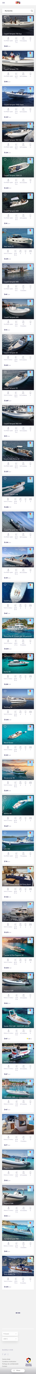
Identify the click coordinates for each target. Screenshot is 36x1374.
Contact (4, 1366)
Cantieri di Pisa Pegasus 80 (13, 955)
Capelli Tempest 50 (11, 388)
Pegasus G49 (8, 991)
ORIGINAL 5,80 (9, 1097)
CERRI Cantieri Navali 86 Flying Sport (17, 884)
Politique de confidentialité (10, 1364)
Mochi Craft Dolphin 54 (12, 920)
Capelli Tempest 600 (11, 211)
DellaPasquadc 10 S (11, 601)
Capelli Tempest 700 (11, 1239)
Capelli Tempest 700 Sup (13, 34)
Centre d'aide (6, 1359)
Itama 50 (7, 672)
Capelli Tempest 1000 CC (13, 175)
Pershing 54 (8, 707)
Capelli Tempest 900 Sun (13, 530)
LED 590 (7, 849)
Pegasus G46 (8, 1203)
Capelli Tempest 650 (11, 282)
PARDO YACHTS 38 (11, 494)
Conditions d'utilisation (9, 1361)
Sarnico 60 (7, 813)
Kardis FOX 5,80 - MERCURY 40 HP (16, 1026)
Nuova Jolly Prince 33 (11, 459)
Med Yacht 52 (9, 246)
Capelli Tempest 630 (11, 317)
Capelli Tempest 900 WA (13, 140)
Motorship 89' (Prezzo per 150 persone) (18, 636)
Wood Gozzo (8, 743)
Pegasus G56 (8, 1168)
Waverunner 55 (9, 778)
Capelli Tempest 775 (11, 69)
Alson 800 (7, 1132)
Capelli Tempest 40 (11, 353)
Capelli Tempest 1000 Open (14, 105)
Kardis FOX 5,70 (9, 1062)
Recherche (8, 11)
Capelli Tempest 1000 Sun (13, 565)
